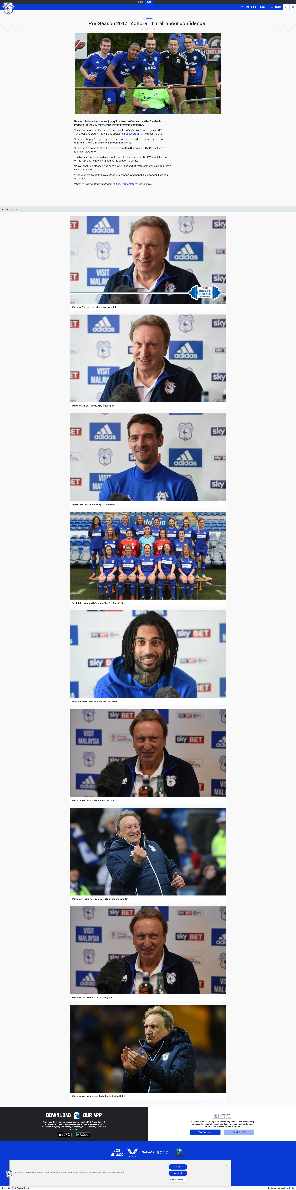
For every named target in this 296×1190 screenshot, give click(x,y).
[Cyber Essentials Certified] (179, 1152)
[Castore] (132, 1152)
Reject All (178, 1173)
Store (156, 2)
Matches (251, 6)
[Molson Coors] (163, 1152)
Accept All (178, 1167)
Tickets (140, 2)
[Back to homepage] (8, 8)
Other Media (289, 1188)
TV (241, 6)
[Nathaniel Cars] (148, 1152)
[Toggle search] (286, 7)
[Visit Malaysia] (117, 1152)
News (262, 6)
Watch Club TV (239, 1132)
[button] (9, 1174)
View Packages (205, 1132)
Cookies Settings (178, 1179)
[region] (120, 1173)
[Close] (226, 1165)
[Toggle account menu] (293, 7)
